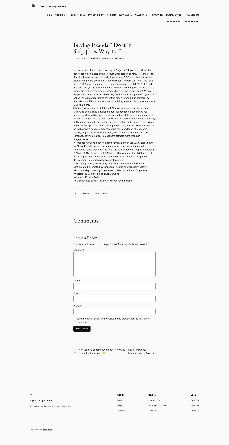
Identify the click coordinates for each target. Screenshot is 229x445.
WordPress (47, 430)
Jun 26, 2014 (79, 58)
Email (77, 293)
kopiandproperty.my (53, 6)
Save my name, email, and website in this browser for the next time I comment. (113, 320)
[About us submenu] (66, 15)
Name (77, 280)
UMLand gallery (101, 193)
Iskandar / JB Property (114, 58)
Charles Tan (96, 58)
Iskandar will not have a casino (116, 180)
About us (60, 15)
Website (77, 306)
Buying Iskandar (82, 193)
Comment (79, 250)
